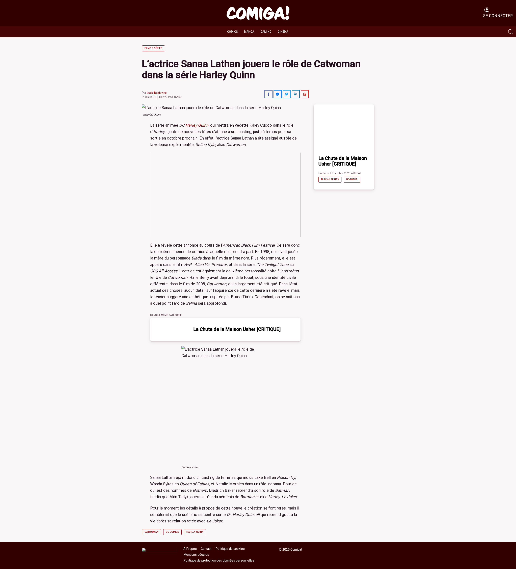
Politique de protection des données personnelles (218, 560)
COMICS (232, 31)
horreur (352, 179)
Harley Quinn (196, 125)
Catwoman (151, 531)
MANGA (249, 31)
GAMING (266, 31)
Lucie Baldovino (157, 92)
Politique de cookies (230, 549)
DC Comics (172, 531)
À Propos (190, 549)
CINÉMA (283, 31)
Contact (206, 549)
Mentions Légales (196, 554)
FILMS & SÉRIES (153, 48)
